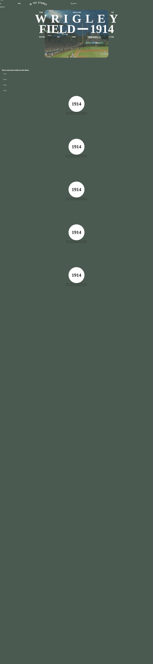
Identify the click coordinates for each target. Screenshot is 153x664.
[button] (19, 3)
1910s (5, 74)
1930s (5, 85)
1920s (5, 79)
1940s (5, 90)
